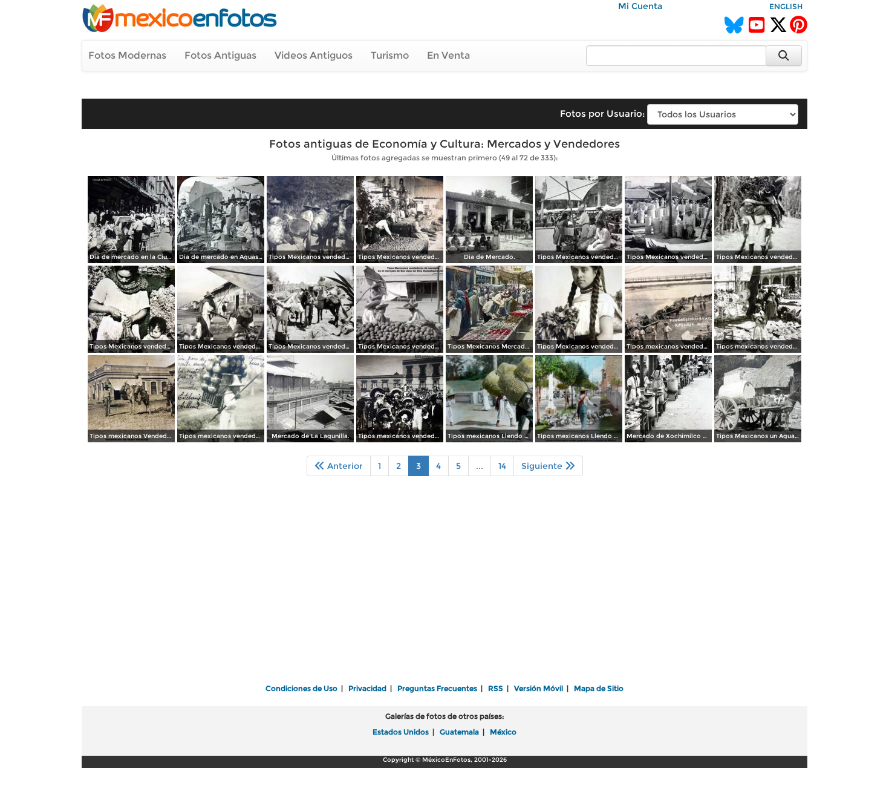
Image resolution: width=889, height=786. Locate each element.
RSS (495, 688)
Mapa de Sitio (599, 688)
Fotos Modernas (127, 55)
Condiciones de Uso (301, 688)
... (479, 465)
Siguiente (543, 465)
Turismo (390, 55)
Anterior (344, 465)
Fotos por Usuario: (602, 113)
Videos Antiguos (314, 55)
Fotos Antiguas (220, 55)
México (503, 731)
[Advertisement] (444, 588)
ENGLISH (786, 6)
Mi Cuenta (640, 6)
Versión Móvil (538, 688)
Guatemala (459, 731)
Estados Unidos (401, 731)
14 (502, 465)
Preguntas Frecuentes (437, 688)
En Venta (448, 55)
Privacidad (367, 688)
